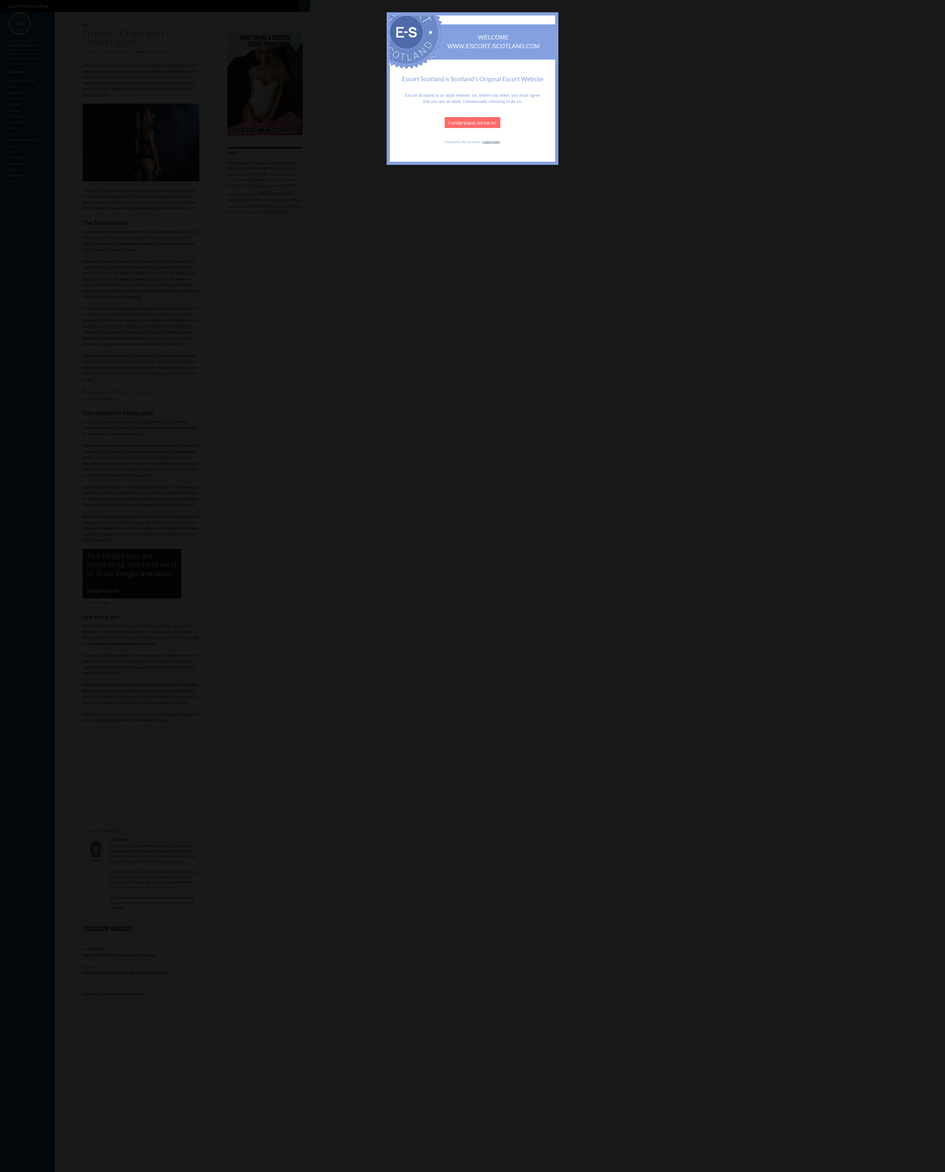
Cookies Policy (491, 141)
